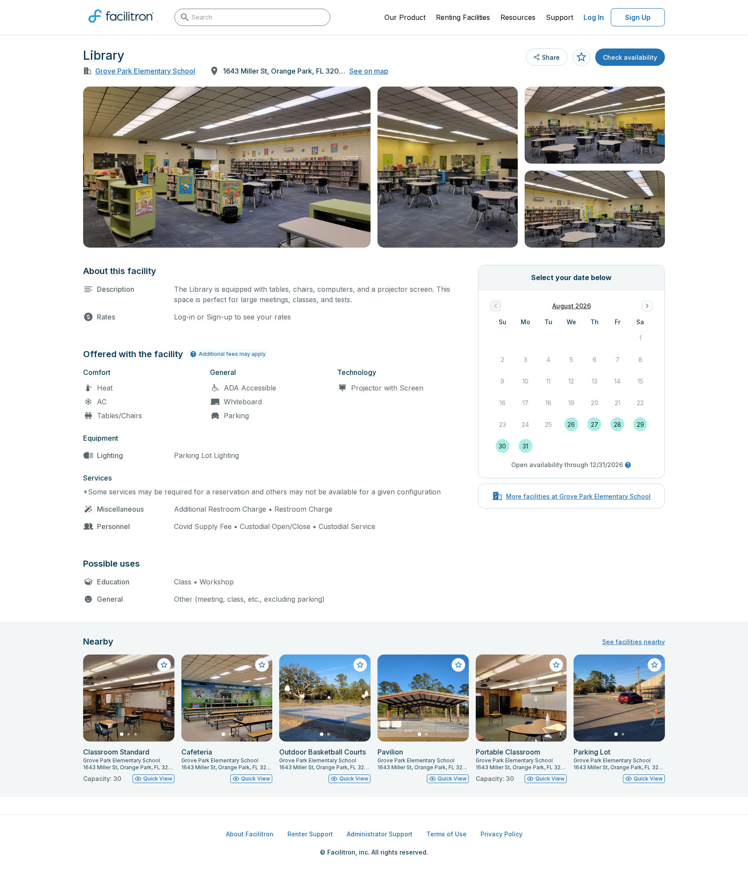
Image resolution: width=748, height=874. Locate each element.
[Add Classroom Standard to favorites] (164, 665)
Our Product (405, 17)
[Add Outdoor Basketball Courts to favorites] (360, 665)
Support (559, 17)
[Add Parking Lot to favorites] (654, 665)
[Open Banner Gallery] (227, 167)
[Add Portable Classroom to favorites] (556, 665)
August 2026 (571, 306)
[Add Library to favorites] (581, 57)
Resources (517, 17)
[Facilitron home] (121, 25)
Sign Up (638, 17)
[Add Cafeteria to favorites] (262, 665)
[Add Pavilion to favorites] (458, 665)
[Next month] (647, 306)
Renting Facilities (463, 17)
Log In (594, 17)
